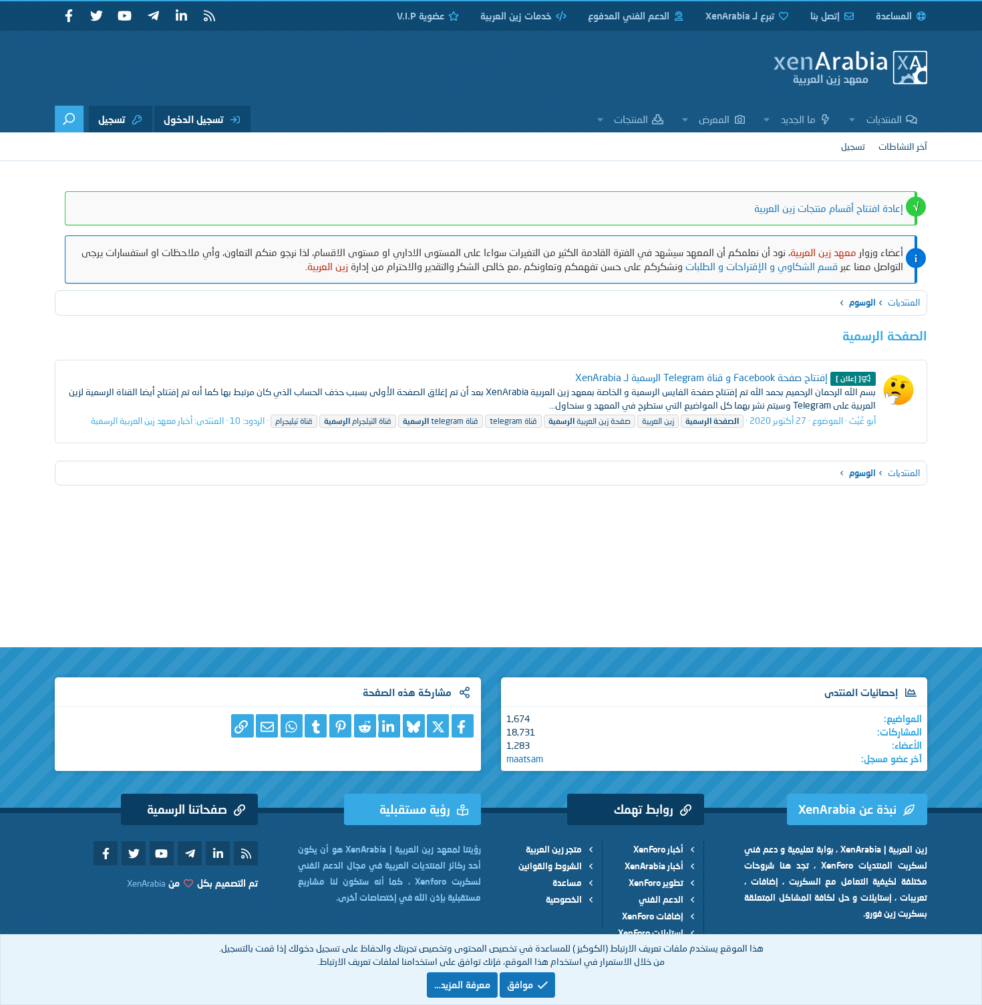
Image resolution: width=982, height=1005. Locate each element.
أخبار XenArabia (654, 866)
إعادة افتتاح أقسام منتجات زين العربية (828, 208)
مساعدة (567, 882)
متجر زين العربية (554, 849)
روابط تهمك (643, 809)
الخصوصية (564, 899)
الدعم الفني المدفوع (628, 15)
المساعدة (894, 15)
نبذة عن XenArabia (847, 809)
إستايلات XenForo (650, 932)
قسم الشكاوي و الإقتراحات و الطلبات (761, 266)
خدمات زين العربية (516, 15)
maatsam (524, 758)
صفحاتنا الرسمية (187, 809)
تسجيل (853, 146)
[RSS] (209, 16)
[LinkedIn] (389, 726)
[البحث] (69, 119)
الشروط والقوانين (550, 866)
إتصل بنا (825, 15)
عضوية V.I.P (420, 15)
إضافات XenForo (652, 916)
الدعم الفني (661, 899)
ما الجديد (798, 119)
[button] (852, 119)
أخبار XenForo (658, 849)
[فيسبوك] (463, 726)
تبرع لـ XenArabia (739, 15)
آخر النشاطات (902, 146)
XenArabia (146, 883)
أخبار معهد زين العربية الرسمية (141, 420)
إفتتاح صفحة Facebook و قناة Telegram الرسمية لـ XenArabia (718, 377)
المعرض (714, 119)
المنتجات (631, 119)
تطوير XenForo (656, 882)
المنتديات (884, 119)
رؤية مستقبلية (414, 809)
